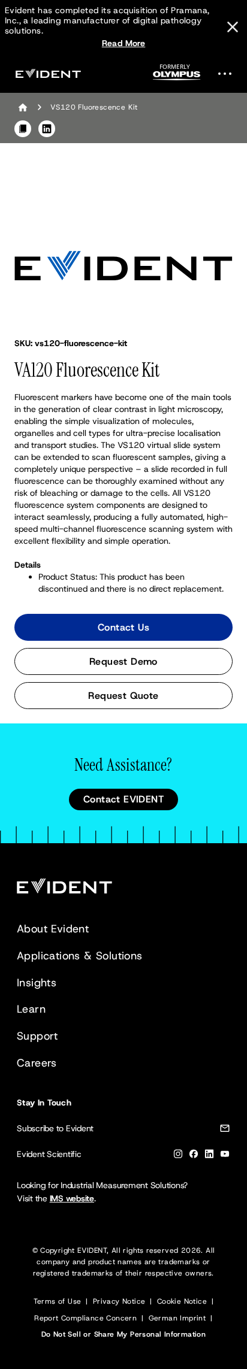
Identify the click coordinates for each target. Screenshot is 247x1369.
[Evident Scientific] (48, 73)
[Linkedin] (209, 1156)
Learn (31, 1009)
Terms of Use (58, 1301)
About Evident (53, 929)
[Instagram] (178, 1156)
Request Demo (123, 661)
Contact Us (123, 627)
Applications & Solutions (80, 956)
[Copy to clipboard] (22, 128)
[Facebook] (193, 1156)
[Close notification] (232, 27)
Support (37, 1036)
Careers (37, 1063)
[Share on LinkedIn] (46, 128)
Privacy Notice (119, 1301)
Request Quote (123, 695)
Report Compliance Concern (85, 1318)
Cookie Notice (182, 1301)
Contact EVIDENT (123, 799)
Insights (36, 983)
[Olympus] (177, 76)
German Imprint (177, 1318)
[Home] (23, 107)
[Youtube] (224, 1156)
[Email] (224, 1130)
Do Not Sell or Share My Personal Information (123, 1334)
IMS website (72, 1198)
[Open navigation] (228, 73)
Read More (124, 43)
